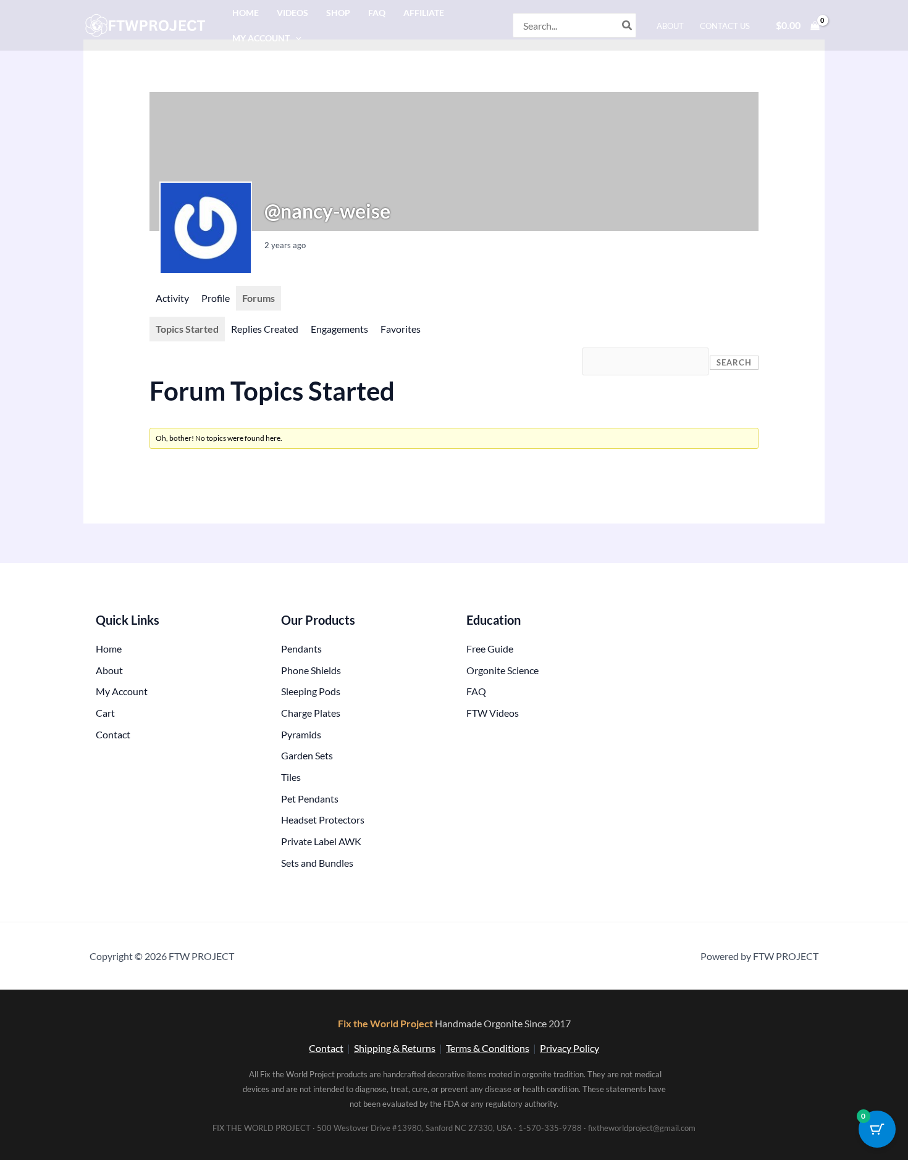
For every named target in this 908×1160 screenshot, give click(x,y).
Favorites (400, 329)
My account (261, 38)
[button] (295, 38)
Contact (326, 1048)
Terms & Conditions (487, 1048)
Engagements (339, 329)
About (670, 26)
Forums (258, 298)
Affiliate (423, 12)
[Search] (628, 25)
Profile (215, 298)
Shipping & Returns (394, 1048)
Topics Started (187, 329)
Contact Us (725, 26)
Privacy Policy (569, 1048)
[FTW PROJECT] (147, 24)
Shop (338, 12)
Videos (292, 12)
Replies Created (264, 329)
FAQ (376, 12)
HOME (245, 12)
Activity (172, 298)
